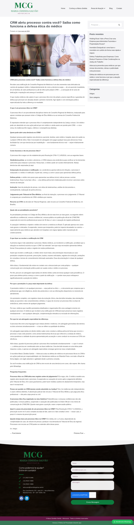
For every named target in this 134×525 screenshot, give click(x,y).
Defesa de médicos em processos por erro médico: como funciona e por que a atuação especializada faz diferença (105, 77)
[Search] (119, 25)
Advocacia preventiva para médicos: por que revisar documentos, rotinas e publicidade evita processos (105, 68)
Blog (111, 8)
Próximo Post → (79, 433)
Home (63, 8)
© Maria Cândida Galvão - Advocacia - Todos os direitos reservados (67, 518)
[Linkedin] (26, 498)
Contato (119, 8)
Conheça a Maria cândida (78, 8)
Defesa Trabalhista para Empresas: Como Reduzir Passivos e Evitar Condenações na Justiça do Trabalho (105, 59)
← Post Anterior (15, 433)
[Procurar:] (106, 25)
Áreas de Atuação (97, 8)
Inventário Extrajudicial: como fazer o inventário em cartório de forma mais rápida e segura (105, 50)
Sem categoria (95, 97)
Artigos (15, 428)
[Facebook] (21, 498)
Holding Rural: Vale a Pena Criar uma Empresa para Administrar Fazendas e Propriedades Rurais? (103, 41)
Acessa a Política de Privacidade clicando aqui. (67, 523)
